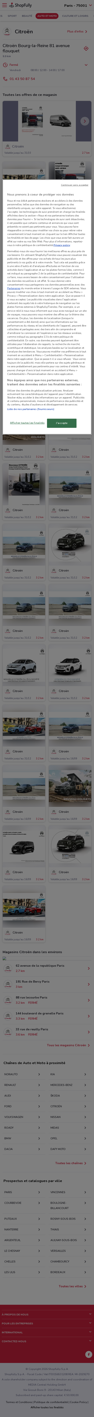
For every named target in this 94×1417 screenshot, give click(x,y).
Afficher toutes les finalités (27, 423)
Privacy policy (62, 245)
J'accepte (62, 423)
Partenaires (13, 288)
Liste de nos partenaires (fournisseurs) (30, 409)
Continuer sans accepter (74, 185)
